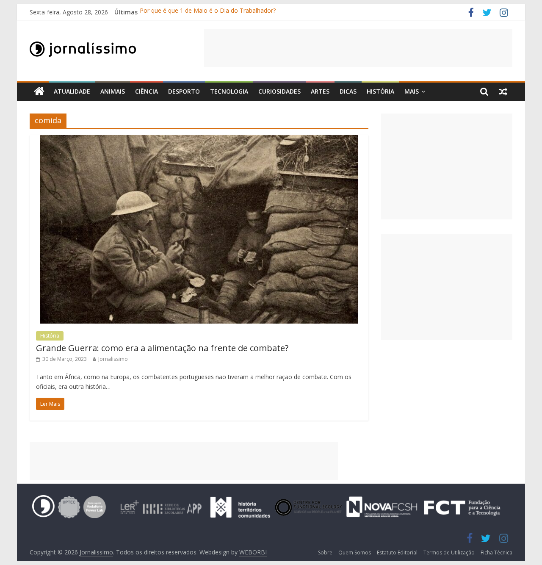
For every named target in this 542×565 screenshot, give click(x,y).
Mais (411, 91)
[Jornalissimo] (39, 92)
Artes (320, 91)
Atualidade (72, 91)
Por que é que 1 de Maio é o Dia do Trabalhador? (208, 12)
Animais (112, 91)
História (380, 91)
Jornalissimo (113, 359)
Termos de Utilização (449, 552)
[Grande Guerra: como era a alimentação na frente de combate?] (199, 140)
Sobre (325, 552)
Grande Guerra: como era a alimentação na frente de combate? (162, 348)
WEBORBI (253, 552)
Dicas (348, 91)
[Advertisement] (358, 48)
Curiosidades (279, 91)
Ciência (146, 91)
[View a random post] (503, 91)
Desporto (184, 91)
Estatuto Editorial (397, 552)
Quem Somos (354, 552)
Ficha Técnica (496, 552)
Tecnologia (229, 91)
